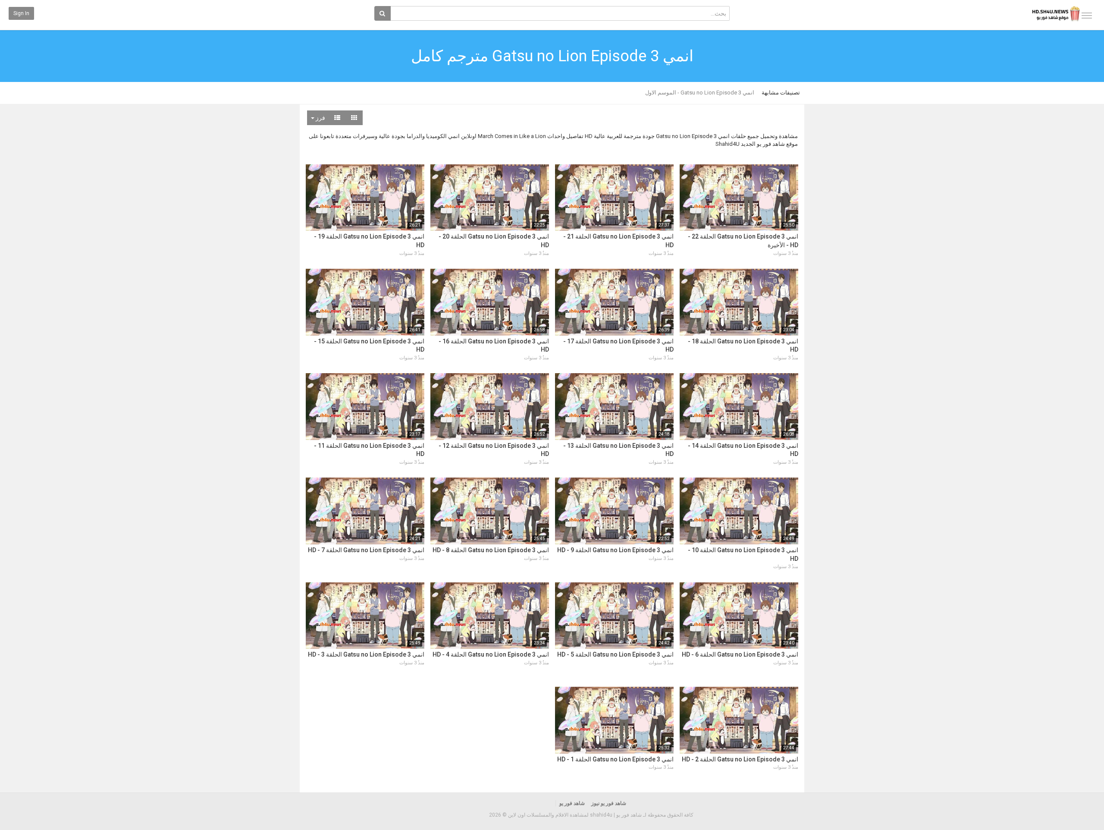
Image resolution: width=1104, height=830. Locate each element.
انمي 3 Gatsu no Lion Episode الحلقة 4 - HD (491, 654)
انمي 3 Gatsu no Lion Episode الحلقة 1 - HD (615, 759)
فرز (319, 117)
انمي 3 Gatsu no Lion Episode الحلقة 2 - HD (740, 759)
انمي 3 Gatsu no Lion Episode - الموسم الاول (699, 92)
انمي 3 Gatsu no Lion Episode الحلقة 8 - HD (491, 550)
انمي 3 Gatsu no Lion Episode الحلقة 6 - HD (740, 654)
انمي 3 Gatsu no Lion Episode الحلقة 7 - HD (366, 550)
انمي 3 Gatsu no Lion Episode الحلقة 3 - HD (366, 654)
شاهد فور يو (572, 803)
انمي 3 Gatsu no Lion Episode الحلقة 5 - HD (615, 654)
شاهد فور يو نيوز (608, 803)
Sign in (21, 13)
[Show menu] (1086, 15)
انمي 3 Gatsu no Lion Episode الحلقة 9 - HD (615, 550)
